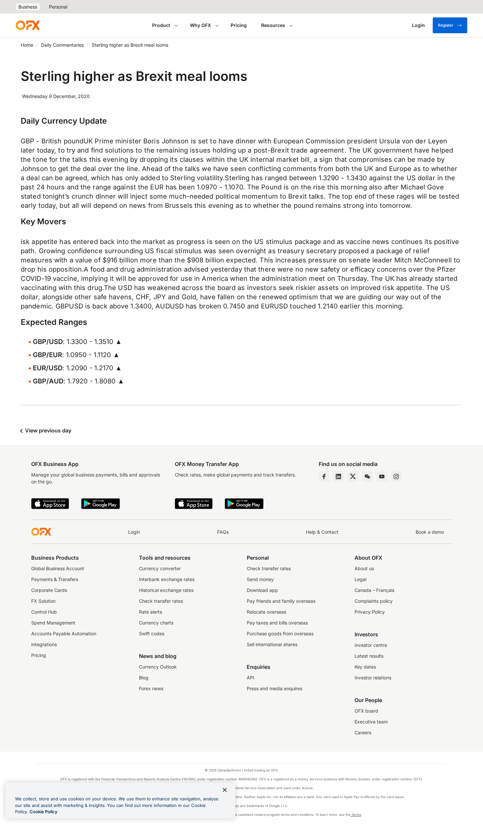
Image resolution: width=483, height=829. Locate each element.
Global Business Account (57, 568)
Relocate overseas (266, 612)
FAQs (223, 532)
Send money (260, 579)
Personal (58, 7)
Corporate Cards (49, 590)
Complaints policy (374, 601)
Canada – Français (374, 590)
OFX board (366, 711)
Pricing (239, 25)
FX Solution (43, 601)
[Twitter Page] (353, 476)
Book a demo (430, 532)
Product (161, 25)
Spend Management (53, 622)
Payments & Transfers (54, 579)
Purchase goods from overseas (280, 633)
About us (364, 568)
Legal (360, 579)
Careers (363, 732)
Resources (273, 25)
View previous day (47, 430)
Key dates (365, 667)
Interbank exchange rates (167, 579)
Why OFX (200, 25)
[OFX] (27, 25)
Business (27, 7)
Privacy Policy (370, 612)
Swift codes (151, 633)
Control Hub (44, 612)
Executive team (371, 721)
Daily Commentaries (62, 45)
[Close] (225, 790)
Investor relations (373, 677)
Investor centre (371, 645)
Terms (356, 815)
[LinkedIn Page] (338, 476)
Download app (262, 590)
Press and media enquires (274, 688)
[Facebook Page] (324, 476)
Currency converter (160, 568)
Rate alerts (150, 612)
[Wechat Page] (367, 476)
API (250, 677)
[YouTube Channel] (382, 476)
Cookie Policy (44, 811)
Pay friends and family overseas (281, 601)
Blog (144, 677)
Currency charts (156, 622)
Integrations (44, 644)
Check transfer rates (161, 601)
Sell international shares (272, 644)
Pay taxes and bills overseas (277, 622)
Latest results (369, 656)
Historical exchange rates (166, 590)
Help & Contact (322, 532)
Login (134, 532)
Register (445, 25)
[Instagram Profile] (396, 476)
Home (27, 45)
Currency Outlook (158, 667)
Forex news (151, 688)
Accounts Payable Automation (63, 633)
